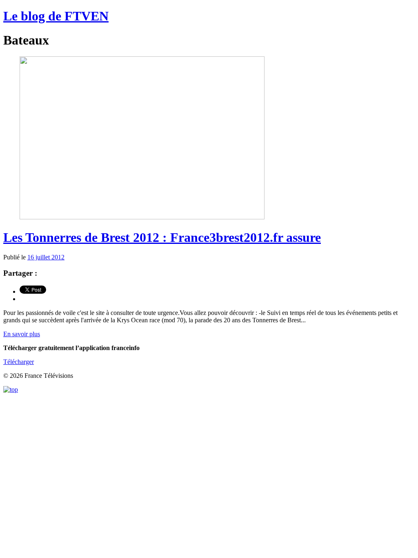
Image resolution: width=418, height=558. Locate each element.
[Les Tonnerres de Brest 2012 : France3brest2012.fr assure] (142, 217)
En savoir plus (21, 333)
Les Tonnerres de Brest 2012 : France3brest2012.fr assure (162, 237)
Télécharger (18, 361)
